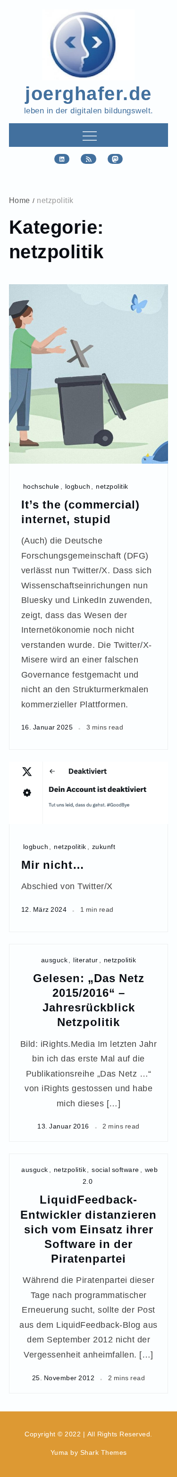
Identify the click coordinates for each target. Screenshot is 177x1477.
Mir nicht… (52, 864)
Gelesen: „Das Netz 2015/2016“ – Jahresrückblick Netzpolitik (88, 999)
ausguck (54, 960)
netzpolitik (112, 486)
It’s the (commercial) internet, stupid (80, 511)
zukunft (104, 846)
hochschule (41, 486)
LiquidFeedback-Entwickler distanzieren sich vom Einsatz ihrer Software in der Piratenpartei (88, 1228)
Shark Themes (103, 1452)
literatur (85, 960)
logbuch (78, 486)
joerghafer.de (88, 92)
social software (115, 1169)
